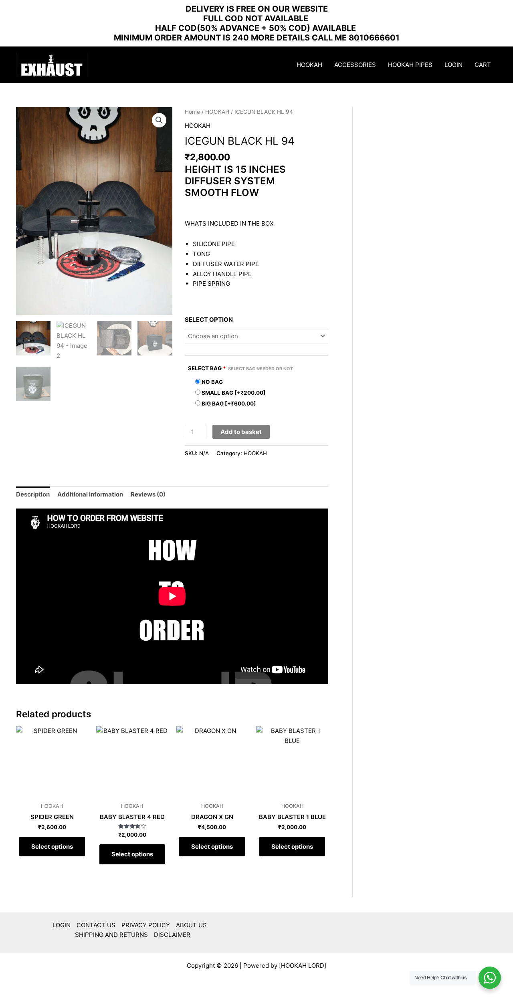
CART (483, 65)
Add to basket (241, 432)
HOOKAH (309, 65)
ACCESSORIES (355, 65)
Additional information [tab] (90, 494)
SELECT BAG (240, 368)
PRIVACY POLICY (145, 925)
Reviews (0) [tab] (148, 494)
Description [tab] (33, 494)
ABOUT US (191, 925)
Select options (52, 846)
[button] (159, 120)
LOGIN (453, 65)
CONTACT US (96, 925)
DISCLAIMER (172, 934)
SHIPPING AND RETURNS (111, 934)
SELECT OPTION (209, 319)
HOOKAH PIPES (410, 65)
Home (192, 112)
